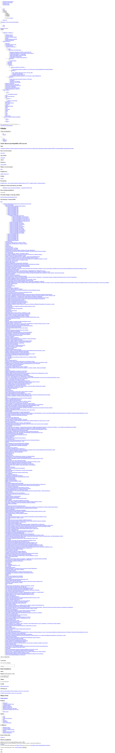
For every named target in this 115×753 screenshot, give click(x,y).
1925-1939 (2, 153)
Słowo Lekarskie (8, 578)
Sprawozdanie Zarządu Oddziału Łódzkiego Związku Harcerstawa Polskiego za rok (21, 542)
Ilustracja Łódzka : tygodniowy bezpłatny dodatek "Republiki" (17, 314)
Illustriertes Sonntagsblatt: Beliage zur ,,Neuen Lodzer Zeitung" (17, 352)
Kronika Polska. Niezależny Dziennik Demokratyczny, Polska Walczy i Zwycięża (20, 625)
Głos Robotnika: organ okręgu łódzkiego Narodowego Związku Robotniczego (20, 250)
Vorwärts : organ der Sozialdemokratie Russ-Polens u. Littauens (17, 315)
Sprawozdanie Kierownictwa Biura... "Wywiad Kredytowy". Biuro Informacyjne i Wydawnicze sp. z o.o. (25, 270)
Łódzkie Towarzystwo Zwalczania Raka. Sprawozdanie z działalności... (19, 634)
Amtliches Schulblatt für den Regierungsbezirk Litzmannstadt (17, 351)
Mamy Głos (7, 359)
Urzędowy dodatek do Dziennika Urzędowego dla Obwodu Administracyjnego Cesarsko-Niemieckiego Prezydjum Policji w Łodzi (30, 449)
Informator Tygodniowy (9, 336)
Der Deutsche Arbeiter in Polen (11, 283)
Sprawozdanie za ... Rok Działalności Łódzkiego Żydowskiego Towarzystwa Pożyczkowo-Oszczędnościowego (26, 646)
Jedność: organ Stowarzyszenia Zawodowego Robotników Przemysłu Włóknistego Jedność (22, 290)
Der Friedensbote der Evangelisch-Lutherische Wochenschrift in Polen (18, 571)
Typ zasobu (7, 103)
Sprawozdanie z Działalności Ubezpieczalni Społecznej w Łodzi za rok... (19, 531)
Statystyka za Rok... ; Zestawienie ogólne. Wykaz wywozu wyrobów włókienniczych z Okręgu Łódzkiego (25, 651)
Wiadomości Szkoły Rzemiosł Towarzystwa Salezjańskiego (16, 301)
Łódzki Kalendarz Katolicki (10, 604)
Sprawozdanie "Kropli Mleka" (11, 503)
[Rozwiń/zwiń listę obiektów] (10, 41)
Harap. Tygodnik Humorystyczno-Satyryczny (14, 335)
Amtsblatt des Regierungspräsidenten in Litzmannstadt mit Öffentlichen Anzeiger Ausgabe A (22, 637)
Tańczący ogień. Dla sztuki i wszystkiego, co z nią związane (16, 402)
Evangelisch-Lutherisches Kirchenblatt (12, 331)
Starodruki (11, 76)
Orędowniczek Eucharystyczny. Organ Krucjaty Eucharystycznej (17, 380)
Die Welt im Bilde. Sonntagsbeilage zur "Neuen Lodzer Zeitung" (17, 411)
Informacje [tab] (5, 139)
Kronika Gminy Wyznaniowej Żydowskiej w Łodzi (15, 647)
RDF (1, 201)
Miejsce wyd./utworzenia (12, 100)
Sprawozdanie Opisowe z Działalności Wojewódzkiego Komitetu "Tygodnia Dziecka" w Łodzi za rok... (25, 524)
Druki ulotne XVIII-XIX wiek (16, 56)
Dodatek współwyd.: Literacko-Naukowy (37, 183)
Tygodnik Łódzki (8, 305)
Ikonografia (11, 58)
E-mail (7, 13)
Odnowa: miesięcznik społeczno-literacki (13, 400)
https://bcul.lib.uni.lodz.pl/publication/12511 (8, 197)
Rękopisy (11, 65)
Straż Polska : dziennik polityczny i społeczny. (14, 289)
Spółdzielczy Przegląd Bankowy (11, 609)
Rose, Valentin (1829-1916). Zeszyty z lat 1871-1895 (22, 72)
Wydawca (8, 98)
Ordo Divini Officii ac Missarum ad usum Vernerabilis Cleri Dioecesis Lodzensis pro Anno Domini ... (24, 653)
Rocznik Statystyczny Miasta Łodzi (12, 417)
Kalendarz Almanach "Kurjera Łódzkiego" (13, 624)
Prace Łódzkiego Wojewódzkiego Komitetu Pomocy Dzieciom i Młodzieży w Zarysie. (21, 555)
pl (3, 8)
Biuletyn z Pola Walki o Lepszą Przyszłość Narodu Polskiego (17, 444)
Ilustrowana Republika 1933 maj (16, 225)
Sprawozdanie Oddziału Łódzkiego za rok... (13, 523)
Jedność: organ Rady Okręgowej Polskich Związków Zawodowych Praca (19, 280)
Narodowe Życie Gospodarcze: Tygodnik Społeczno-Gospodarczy (18, 616)
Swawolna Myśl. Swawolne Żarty (11, 486)
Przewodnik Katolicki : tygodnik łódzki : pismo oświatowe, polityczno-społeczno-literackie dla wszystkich (25, 386)
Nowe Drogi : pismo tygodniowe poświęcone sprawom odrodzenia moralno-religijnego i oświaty (23, 501)
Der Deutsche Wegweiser (10, 285)
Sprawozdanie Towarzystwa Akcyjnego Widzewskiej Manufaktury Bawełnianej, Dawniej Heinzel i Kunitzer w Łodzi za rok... (29, 525)
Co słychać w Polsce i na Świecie (11, 248)
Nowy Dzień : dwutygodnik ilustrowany (13, 631)
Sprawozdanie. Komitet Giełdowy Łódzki (13, 267)
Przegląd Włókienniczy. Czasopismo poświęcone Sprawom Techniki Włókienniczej (21, 568)
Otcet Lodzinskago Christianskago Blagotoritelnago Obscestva (17, 487)
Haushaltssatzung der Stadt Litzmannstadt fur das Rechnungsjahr (17, 266)
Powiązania (7, 109)
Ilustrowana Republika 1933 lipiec (16, 227)
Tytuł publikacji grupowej (12, 94)
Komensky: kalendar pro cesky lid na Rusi (13, 322)
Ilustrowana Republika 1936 (13, 236)
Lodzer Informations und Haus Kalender (13, 424)
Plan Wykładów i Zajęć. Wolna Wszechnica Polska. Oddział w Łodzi (18, 382)
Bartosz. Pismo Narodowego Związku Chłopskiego (15, 392)
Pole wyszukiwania (4, 124)
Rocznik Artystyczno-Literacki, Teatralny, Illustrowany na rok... (17, 652)
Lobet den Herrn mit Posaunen (11, 310)
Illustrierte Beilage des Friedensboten (12, 269)
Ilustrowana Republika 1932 (13, 213)
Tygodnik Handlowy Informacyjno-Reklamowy (14, 364)
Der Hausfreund (8, 286)
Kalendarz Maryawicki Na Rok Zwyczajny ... (14, 621)
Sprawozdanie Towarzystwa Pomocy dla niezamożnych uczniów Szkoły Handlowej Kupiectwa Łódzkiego (25, 520)
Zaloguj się (5, 20)
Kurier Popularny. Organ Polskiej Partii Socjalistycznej (15, 602)
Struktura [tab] (4, 140)
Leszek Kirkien (3, 164)
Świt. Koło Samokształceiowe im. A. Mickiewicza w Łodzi (16, 489)
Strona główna (4, 698)
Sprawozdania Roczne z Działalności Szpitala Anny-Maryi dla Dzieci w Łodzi (20, 306)
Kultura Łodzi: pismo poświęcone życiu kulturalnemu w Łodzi (17, 324)
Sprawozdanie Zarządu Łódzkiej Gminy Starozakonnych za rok (17, 541)
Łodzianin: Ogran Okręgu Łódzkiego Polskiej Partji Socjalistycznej (18, 628)
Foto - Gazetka (8, 566)
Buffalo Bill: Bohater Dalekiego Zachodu (13, 349)
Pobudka (7, 574)
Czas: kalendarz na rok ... (10, 438)
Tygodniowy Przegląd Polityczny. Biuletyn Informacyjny (16, 552)
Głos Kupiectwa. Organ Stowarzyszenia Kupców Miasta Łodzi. (17, 493)
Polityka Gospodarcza (9, 436)
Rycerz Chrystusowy (9, 390)
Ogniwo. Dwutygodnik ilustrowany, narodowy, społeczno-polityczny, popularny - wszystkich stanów (24, 592)
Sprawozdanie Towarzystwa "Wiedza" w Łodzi (14, 517)
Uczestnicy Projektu (9, 35)
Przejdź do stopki (6, 4)
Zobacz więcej (5, 711)
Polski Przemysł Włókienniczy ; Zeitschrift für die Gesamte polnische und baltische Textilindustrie (23, 296)
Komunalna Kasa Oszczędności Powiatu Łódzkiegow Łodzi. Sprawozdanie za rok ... (21, 543)
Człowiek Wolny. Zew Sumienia (11, 260)
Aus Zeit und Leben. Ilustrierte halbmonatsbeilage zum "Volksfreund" (18, 559)
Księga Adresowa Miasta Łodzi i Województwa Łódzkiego (16, 601)
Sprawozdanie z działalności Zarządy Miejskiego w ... (15, 448)
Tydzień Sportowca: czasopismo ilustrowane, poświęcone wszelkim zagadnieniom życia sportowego (24, 404)
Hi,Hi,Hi (7, 442)
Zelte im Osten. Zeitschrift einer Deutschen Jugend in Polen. (16, 472)
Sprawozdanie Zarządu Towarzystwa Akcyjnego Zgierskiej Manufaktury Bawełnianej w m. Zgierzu (24, 545)
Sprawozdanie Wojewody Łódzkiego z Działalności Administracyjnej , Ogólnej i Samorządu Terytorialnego (25, 428)
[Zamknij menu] (0, 23)
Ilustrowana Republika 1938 (13, 238)
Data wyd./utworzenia (9, 102)
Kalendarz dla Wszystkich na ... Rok (12, 620)
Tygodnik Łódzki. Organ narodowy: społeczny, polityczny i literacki (18, 401)
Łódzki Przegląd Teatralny (10, 477)
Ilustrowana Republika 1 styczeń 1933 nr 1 (20, 216)
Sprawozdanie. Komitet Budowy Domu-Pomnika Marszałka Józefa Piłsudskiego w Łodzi (22, 405)
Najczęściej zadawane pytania (11, 37)
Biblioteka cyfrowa (9, 34)
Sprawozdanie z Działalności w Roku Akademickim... (15, 633)
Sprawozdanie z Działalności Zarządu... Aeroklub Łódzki (16, 278)
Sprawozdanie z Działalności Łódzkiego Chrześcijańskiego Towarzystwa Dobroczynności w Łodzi (24, 458)
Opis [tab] (4, 138)
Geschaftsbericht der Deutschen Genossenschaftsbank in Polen (17, 476)
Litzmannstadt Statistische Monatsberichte (13, 326)
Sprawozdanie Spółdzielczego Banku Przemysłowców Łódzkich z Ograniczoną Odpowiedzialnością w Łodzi (26, 429)
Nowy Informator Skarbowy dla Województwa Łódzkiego (16, 513)
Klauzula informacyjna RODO (11, 39)
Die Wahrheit (7, 648)
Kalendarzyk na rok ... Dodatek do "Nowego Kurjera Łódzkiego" (17, 600)
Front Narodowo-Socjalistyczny (11, 474)
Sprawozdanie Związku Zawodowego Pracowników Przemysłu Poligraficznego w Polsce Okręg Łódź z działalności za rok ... (29, 546)
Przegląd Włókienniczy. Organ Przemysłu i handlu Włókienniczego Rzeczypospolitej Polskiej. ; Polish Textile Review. (27, 490)
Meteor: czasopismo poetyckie (11, 360)
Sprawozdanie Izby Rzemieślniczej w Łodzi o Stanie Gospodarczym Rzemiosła (20, 610)
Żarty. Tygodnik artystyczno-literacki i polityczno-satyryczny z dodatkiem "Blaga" (20, 356)
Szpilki (6, 504)
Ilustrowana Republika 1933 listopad (17, 231)
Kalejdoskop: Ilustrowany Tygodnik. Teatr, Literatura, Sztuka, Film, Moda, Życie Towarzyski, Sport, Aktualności (26, 423)
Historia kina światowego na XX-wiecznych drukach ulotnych (22, 53)
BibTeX (4, 134)
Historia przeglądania (8, 116)
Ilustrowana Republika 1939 (13, 239)
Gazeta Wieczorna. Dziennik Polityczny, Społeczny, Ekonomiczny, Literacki (19, 585)
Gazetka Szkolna (8, 459)
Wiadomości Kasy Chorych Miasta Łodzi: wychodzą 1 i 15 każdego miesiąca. (20, 456)
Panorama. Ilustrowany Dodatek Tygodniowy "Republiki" (16, 419)
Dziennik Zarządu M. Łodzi (10, 643)
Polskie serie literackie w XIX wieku (12, 84)
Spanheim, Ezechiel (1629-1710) (18, 74)
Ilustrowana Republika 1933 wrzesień (17, 229)
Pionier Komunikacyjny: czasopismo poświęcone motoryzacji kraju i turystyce (20, 403)
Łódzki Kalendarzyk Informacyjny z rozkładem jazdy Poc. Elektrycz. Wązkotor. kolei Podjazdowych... (24, 605)
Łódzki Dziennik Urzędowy (10, 570)
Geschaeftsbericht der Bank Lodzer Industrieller (14, 433)
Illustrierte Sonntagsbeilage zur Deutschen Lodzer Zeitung (16, 370)
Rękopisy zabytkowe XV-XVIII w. (18, 67)
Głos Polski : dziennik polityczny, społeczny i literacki (15, 242)
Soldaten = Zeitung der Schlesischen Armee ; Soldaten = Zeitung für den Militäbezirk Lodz (22, 256)
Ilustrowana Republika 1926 (13, 208)
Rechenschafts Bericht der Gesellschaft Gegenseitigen (15, 510)
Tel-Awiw (7, 368)
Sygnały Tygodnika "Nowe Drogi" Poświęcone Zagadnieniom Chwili (18, 292)
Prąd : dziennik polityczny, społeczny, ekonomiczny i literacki (17, 253)
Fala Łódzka (7, 465)
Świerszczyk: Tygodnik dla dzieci (11, 613)
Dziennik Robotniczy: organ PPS (11, 249)
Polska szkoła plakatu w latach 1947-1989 (18, 55)
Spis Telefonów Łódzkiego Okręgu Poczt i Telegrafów (15, 639)
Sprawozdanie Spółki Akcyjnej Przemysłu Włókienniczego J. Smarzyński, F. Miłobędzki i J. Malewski (24, 281)
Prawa (6, 111)
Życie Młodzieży (8, 358)
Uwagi (6, 113)
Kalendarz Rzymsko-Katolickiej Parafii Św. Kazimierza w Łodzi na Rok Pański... (20, 338)
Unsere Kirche (8, 416)
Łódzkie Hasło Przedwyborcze (11, 479)
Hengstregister (8, 573)
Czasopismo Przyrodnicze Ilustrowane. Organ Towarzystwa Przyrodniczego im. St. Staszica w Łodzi (24, 534)
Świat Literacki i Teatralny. (10, 291)
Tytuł (7, 92)
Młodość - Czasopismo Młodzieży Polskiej (13, 481)
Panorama (7, 320)
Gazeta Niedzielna (8, 454)
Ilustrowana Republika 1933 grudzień (17, 232)
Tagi (6, 112)
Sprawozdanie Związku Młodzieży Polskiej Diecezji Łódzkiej (17, 354)
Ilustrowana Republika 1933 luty (16, 222)
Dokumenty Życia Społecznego (15, 49)
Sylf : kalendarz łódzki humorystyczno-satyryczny (14, 293)
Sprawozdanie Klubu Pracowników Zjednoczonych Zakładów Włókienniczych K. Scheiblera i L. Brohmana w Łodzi (27, 271)
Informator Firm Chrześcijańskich (11, 344)
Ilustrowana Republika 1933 (13, 214)
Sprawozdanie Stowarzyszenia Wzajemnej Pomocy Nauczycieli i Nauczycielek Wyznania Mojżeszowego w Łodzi (27, 297)
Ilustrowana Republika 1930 (13, 212)
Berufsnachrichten (8, 410)
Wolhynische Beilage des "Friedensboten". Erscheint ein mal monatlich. (18, 470)
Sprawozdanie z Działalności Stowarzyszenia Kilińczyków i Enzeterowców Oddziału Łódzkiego (23, 254)
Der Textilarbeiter (8, 564)
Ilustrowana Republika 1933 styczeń (17, 215)
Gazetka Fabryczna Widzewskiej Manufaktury (14, 475)
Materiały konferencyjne (9, 83)
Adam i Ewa (7, 328)
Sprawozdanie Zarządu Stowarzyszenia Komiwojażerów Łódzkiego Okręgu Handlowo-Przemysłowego (25, 298)
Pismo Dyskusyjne (8, 491)
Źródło (6, 107)
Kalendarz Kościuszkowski (10, 595)
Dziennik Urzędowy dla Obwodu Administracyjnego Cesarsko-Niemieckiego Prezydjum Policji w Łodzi (25, 350)
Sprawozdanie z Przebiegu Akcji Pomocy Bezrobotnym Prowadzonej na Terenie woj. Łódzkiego (23, 612)
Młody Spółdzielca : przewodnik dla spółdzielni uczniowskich (17, 500)
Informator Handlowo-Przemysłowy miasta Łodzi (14, 342)
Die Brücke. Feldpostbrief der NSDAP (12, 408)
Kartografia (10, 62)
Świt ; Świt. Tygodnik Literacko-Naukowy (13, 418)
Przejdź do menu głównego (8, 1)
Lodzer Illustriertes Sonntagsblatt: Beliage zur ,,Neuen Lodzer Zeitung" (18, 332)
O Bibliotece (5, 32)
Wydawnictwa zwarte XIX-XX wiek (12, 87)
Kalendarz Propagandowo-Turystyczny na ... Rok (14, 441)
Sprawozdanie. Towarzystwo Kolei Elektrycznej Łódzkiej (16, 415)
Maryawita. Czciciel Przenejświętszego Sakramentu (15, 468)
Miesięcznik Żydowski (9, 452)
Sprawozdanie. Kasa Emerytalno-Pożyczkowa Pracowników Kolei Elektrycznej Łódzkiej (22, 264)
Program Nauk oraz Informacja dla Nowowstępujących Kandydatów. (18, 554)
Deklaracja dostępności (9, 40)
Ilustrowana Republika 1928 (13, 210)
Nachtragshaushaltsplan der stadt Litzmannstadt (14, 483)
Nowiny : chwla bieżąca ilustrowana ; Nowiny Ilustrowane (16, 378)
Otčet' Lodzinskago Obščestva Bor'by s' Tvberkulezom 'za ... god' (17, 618)
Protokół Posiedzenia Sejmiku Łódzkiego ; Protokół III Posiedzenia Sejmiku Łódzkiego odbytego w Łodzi (25, 511)
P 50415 (2, 178)
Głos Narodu (7, 446)
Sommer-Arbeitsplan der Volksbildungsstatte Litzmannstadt (16, 640)
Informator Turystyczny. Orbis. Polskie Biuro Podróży (15, 460)
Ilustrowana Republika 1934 (13, 233)
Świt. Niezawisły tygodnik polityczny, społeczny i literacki (16, 366)
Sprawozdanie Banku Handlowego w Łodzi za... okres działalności (18, 422)
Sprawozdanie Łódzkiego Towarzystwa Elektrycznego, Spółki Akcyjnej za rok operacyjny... (22, 485)
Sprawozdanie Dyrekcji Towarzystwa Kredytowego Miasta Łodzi (17, 313)
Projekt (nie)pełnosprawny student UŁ (12, 88)
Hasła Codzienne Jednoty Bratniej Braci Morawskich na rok (16, 579)
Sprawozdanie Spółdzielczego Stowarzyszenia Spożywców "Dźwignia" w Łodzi (20, 279)
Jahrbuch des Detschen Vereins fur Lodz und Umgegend (16, 276)
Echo (6, 396)
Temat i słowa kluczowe (9, 96)
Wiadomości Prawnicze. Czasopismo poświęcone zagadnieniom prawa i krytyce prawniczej (22, 363)
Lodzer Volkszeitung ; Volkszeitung (12, 287)
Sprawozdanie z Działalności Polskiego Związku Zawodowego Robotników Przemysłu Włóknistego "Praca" (26, 516)
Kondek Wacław (13, 60)
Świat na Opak (8, 539)
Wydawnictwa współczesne (10, 86)
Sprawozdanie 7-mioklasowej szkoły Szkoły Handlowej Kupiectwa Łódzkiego (20, 502)
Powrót (2, 29)
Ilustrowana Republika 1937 (13, 237)
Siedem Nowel (8, 389)
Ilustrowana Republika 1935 (13, 235)
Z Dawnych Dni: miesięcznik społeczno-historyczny (15, 537)
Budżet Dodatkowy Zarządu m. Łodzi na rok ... (14, 560)
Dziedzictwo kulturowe (11, 46)
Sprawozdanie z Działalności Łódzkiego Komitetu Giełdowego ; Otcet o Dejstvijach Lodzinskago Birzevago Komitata (27, 394)
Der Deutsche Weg (8, 284)
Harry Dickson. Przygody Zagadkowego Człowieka (15, 345)
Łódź (1, 169)
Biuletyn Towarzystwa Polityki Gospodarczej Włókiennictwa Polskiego (18, 406)
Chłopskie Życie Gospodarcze (11, 347)
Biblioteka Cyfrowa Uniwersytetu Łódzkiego (11, 187)
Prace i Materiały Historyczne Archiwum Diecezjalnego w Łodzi (17, 383)
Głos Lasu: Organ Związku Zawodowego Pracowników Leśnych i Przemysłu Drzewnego (22, 440)
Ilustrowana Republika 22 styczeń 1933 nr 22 (21, 219)
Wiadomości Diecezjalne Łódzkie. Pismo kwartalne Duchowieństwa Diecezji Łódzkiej (21, 553)
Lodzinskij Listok (8, 311)
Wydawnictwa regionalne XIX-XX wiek (13, 85)
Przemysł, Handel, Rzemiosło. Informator (13, 580)
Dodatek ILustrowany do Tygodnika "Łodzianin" (14, 512)
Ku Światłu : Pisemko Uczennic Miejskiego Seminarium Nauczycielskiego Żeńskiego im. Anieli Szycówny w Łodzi (27, 420)
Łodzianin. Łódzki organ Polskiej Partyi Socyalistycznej (15, 586)
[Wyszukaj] (19, 124)
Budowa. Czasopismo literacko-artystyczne (13, 399)
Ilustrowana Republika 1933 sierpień (17, 228)
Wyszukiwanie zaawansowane (6, 125)
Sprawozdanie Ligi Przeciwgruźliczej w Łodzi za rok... (15, 522)
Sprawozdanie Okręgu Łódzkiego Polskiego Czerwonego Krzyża (17, 611)
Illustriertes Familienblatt (10, 273)
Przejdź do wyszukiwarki (7, 2)
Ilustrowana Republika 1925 (13, 207)
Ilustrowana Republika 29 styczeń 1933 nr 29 (21, 221)
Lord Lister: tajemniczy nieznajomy (12, 337)
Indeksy (4, 89)
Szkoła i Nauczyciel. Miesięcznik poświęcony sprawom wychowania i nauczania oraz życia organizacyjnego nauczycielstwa (28, 407)
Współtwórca (7, 101)
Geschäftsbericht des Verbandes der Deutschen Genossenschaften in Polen (19, 572)
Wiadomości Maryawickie (10, 567)
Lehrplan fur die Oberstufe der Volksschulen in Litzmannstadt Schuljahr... (19, 325)
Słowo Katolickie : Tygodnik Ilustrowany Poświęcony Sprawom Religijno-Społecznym (21, 431)
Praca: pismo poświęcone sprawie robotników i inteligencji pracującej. (18, 519)
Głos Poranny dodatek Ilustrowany (11, 529)
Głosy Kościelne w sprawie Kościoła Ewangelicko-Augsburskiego (18, 333)
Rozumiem (24, 747)
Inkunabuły (10, 61)
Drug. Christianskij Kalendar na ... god (12, 565)
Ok (1, 749)
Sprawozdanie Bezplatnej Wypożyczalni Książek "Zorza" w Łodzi (18, 393)
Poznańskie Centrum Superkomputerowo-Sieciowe (40, 745)
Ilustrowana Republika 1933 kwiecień (17, 224)
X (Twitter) (7, 15)
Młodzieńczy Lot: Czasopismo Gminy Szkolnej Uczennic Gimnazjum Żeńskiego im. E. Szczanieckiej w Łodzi (26, 362)
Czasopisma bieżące (9, 45)
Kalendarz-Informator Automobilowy (12, 497)
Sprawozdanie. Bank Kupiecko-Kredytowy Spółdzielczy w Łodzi (17, 312)
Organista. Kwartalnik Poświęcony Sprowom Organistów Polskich (18, 488)
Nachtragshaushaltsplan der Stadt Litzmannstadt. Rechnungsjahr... (17, 375)
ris (3, 133)
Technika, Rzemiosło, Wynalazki (11, 550)
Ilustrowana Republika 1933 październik (17, 230)
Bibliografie (7, 43)
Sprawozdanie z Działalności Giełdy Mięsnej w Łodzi (15, 303)
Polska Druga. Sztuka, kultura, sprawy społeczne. (14, 569)
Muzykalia (10, 63)
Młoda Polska (7, 557)
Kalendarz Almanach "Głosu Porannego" (13, 496)
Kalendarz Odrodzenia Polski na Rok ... (12, 622)
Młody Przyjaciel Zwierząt (10, 421)
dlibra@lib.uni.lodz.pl (4, 686)
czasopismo (2, 157)
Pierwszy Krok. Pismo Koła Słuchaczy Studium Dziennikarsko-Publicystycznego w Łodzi (22, 597)
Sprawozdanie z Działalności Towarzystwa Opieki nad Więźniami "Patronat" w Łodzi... (22, 257)
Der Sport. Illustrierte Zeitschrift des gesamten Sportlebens (16, 450)
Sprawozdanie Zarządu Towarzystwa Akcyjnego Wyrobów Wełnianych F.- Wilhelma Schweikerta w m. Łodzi (26, 258)
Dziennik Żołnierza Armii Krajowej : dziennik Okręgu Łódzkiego (17, 334)
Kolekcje (5, 41)
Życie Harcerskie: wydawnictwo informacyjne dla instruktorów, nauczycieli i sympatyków (22, 590)
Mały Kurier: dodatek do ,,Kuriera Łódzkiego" (14, 346)
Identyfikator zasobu (9, 106)
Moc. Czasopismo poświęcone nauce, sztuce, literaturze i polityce (17, 606)
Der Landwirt (7, 563)
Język (6, 108)
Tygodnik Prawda (8, 241)
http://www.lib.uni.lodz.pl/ (5, 691)
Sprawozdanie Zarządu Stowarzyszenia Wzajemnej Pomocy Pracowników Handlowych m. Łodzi (23, 544)
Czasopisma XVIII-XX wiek (10, 44)
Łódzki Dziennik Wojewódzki (11, 636)
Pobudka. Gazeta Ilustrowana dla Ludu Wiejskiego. (15, 492)
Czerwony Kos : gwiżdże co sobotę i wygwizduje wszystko (16, 259)
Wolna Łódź (7, 518)
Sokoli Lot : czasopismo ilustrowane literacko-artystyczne (16, 434)
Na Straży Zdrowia (9, 629)
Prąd (6, 584)
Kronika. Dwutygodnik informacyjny (12, 596)
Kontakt (6, 38)
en (4, 8)
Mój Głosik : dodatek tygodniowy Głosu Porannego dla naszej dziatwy (18, 340)
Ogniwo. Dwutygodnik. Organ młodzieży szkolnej (14, 379)
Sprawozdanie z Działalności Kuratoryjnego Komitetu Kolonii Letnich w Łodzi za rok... (22, 528)
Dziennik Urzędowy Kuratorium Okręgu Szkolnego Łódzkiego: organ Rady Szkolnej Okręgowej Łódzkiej (25, 251)
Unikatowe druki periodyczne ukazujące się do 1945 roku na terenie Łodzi (17, 203)
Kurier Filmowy (8, 309)
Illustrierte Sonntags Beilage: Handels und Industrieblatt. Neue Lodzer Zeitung (20, 409)
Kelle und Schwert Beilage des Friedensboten (14, 308)
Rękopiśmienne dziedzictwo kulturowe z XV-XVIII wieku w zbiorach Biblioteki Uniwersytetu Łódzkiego (32, 69)
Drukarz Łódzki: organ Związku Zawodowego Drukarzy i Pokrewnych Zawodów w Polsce (22, 461)
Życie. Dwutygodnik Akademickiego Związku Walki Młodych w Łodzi (18, 588)
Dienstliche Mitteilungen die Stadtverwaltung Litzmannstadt (16, 263)
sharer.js (11, 18)
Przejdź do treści (6, 3)
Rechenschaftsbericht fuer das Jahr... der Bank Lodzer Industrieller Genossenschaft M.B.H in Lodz (24, 432)
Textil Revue (7, 369)
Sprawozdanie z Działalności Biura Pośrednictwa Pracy (15, 300)
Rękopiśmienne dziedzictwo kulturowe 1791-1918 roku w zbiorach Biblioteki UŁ (25, 75)
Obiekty (7, 119)
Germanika (12, 80)
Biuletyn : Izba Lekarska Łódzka (11, 556)
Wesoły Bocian (8, 319)
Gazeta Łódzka (8, 469)
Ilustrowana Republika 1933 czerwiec (17, 226)
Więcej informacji (18, 747)
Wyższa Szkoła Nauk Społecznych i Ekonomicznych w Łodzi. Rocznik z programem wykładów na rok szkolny (26, 642)
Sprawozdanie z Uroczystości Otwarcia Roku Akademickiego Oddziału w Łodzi (20, 540)
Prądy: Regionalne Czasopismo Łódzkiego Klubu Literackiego (17, 443)
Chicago (2, 666)
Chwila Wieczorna (8, 561)
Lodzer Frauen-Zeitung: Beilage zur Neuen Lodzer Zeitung (16, 327)
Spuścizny (13, 70)
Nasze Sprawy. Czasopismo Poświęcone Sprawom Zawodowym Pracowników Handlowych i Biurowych (25, 484)
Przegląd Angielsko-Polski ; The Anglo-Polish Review (15, 385)
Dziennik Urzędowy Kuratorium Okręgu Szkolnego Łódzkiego (17, 265)
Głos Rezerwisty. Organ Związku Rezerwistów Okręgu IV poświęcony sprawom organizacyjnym (23, 581)
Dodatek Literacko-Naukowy (13, 240)
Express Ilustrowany (9, 246)
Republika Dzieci (3, 183)
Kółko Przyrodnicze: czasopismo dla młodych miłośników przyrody (18, 321)
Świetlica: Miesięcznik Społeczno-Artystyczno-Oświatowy (16, 614)
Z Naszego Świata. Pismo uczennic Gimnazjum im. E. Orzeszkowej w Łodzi (19, 361)
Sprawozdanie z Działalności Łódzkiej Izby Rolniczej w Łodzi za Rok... (19, 414)
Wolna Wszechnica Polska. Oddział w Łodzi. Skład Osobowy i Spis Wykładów (20, 464)
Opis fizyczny (8, 115)
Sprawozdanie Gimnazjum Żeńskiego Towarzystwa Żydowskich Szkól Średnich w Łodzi (22, 317)
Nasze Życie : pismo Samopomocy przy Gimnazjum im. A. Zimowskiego (19, 376)
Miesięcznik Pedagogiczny (10, 627)
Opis (6, 97)
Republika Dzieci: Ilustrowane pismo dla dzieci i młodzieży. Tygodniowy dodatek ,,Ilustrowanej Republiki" (25, 367)
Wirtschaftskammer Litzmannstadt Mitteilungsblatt (14, 532)
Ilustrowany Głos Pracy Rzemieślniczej (12, 274)
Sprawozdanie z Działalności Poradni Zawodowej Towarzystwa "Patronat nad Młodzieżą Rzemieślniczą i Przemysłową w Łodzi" (29, 304)
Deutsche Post (8, 245)
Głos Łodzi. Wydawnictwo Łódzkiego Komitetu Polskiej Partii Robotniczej (19, 650)
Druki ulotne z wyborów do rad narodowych (18, 57)
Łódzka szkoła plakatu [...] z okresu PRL (18, 54)
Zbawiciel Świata (8, 471)
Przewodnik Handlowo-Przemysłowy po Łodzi (14, 387)
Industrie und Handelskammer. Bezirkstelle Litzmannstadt (16, 445)
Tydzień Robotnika (9, 307)
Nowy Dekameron (8, 473)
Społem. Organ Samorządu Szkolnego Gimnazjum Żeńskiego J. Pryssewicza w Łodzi (21, 649)
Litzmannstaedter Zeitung (10, 435)
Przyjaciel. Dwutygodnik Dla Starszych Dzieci (14, 577)
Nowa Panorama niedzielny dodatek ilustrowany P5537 (18, 183)
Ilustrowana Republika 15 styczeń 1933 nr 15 (21, 218)
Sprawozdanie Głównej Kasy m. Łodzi (12, 318)
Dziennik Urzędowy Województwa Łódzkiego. (14, 549)
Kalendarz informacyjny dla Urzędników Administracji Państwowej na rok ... (19, 594)
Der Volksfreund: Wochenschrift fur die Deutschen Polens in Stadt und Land (19, 533)
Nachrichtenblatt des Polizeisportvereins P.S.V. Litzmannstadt (16, 374)
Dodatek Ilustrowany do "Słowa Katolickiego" (14, 451)
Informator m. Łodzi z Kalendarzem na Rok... (14, 339)
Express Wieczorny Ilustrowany (11, 388)
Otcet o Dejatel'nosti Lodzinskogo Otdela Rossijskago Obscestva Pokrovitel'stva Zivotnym (22, 381)
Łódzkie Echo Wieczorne (10, 467)
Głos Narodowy (8, 495)
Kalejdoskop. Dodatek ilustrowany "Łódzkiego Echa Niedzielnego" (18, 341)
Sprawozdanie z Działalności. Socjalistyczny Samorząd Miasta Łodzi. (18, 395)
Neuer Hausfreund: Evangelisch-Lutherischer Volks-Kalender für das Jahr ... (19, 587)
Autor (6, 95)
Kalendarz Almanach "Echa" (10, 619)
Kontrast (4, 11)
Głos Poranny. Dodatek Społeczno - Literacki (13, 582)
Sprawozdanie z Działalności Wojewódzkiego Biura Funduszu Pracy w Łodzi (20, 353)
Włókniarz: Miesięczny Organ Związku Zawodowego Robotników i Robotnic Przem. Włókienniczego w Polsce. (26, 373)
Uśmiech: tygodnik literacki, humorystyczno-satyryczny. (16, 372)
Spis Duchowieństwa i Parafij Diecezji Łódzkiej (14, 638)
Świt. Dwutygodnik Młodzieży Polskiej (12, 615)
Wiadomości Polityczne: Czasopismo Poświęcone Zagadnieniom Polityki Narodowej (21, 508)
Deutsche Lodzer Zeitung (10, 262)
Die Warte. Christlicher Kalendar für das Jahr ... (14, 645)
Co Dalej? (7, 244)
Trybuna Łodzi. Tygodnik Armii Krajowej (13, 365)
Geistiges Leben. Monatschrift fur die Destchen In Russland (16, 430)
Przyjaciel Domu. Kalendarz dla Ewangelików (14, 575)
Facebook (7, 14)
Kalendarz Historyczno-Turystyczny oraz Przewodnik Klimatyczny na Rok (19, 593)
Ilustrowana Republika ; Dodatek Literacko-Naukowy (15, 205)
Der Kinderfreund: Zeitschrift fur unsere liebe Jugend (15, 505)
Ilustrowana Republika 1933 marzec (17, 223)
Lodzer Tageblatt (8, 626)
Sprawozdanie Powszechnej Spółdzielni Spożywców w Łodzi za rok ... (18, 547)
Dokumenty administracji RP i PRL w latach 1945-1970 (20, 52)
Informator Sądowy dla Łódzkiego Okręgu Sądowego (15, 437)
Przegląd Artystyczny (9, 455)
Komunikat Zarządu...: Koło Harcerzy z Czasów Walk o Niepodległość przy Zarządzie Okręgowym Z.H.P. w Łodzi (27, 323)
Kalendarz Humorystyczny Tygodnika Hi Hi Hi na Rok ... (16, 498)
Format (6, 104)
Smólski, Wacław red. (4, 173)
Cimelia (9, 48)
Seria (6, 114)
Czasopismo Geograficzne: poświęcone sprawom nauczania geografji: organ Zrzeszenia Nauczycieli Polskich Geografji (27, 526)
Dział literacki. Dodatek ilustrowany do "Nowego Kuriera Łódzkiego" (18, 397)
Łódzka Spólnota (8, 499)
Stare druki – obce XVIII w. (15, 82)
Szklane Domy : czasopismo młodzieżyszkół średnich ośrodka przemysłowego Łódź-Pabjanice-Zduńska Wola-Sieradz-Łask (28, 294)
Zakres (6, 110)
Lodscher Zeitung (8, 426)
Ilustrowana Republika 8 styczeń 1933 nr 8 (20, 217)
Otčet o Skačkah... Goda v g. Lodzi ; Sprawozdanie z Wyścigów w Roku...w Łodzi (21, 608)
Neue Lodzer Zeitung (9, 204)
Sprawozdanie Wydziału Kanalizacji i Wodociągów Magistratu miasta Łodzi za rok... (21, 527)
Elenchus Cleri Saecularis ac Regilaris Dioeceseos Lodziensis (16, 329)
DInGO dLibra (19, 745)
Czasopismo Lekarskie (9, 348)
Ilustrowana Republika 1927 (13, 209)
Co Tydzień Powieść (9, 252)
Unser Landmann (8, 514)
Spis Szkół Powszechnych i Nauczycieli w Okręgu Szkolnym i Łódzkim (19, 391)
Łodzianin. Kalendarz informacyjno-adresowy (14, 598)
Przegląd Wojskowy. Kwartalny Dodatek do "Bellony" (15, 641)
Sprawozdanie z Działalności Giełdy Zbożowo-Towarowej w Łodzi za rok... (19, 530)
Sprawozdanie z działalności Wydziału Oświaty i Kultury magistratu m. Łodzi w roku (21, 538)
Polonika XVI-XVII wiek (15, 81)
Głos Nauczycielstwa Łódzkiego (11, 447)
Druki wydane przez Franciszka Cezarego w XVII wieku (21, 79)
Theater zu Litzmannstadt (10, 509)
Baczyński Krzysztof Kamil (17, 73)
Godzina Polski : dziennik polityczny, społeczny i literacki (16, 243)
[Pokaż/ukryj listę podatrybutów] (5, 92)
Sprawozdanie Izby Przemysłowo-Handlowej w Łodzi (15, 255)
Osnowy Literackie (9, 583)
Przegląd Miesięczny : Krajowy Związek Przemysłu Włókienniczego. (18, 457)
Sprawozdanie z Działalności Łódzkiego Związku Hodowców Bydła (18, 462)
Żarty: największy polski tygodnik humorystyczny (14, 591)
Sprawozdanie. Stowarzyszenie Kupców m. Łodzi (14, 299)
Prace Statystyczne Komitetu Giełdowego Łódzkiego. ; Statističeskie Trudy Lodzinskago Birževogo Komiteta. (26, 558)
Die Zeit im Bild (8, 355)
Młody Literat (7, 482)
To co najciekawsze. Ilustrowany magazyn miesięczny (15, 551)
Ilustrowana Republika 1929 (13, 211)
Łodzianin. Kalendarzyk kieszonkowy (12, 599)
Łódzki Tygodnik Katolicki (10, 478)
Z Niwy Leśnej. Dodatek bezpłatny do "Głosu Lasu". (15, 654)
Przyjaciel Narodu (8, 515)
